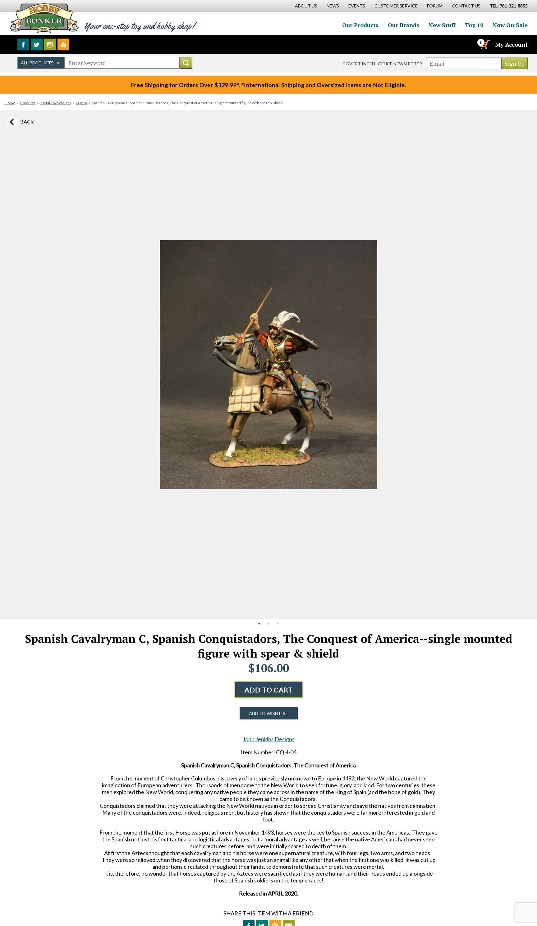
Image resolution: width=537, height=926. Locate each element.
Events (356, 5)
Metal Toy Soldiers (55, 102)
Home (10, 102)
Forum (435, 5)
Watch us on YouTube (63, 44)
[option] (268, 364)
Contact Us (466, 5)
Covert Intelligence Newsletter (382, 63)
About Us (306, 5)
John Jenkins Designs (269, 739)
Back (27, 121)
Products (27, 102)
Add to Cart (269, 690)
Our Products (360, 25)
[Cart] (484, 44)
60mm (81, 102)
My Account (511, 44)
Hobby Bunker (44, 17)
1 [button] (259, 624)
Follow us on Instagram (50, 44)
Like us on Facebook (23, 44)
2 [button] (268, 624)
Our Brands (403, 25)
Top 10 (474, 25)
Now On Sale (510, 25)
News (333, 5)
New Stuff (442, 25)
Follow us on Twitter (37, 44)
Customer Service (396, 5)
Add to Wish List (268, 713)
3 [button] (278, 624)
